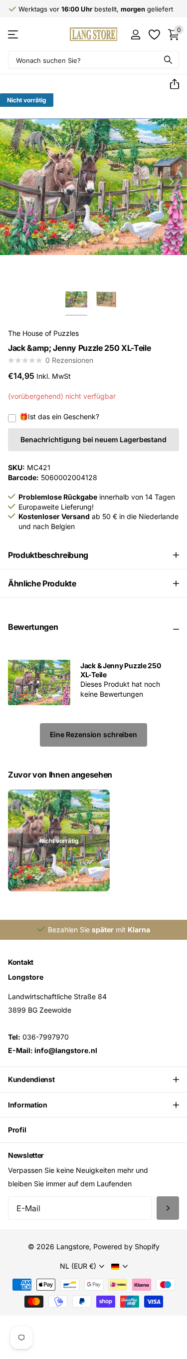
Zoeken (168, 59)
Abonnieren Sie (168, 1208)
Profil (17, 1129)
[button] (170, 84)
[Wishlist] (154, 34)
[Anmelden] (135, 34)
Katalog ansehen (13, 34)
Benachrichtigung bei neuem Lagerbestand (93, 439)
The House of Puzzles (43, 333)
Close (93, 1079)
